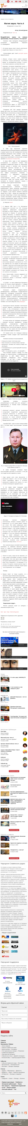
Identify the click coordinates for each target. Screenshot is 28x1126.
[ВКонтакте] (1, 618)
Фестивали (21, 1063)
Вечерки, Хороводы (14, 1066)
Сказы (3, 1076)
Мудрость (4, 1072)
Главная (3, 1040)
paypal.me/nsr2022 (20, 995)
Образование (10, 1070)
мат (2, 611)
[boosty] (25, 1113)
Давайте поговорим (19, 1056)
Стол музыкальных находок (9, 1051)
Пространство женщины (8, 1054)
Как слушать (6, 1085)
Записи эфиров (6, 1046)
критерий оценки (22, 53)
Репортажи (21, 1051)
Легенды (16, 1078)
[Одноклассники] (3, 618)
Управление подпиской (18, 1085)
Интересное (10, 26)
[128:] (14, 11)
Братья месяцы (6, 1049)
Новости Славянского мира (9, 1047)
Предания (4, 1078)
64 (18, 1)
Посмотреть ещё (14, 771)
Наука (10, 1072)
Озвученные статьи (7, 1056)
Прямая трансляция (8, 1082)
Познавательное (15, 1064)
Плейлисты (19, 1082)
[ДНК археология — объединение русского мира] (14, 653)
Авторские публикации (9, 1084)
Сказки (10, 1078)
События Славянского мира (9, 1063)
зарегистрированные (16, 626)
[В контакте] (12, 1113)
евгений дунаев (15, 611)
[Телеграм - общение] (6, 1113)
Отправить (5, 1031)
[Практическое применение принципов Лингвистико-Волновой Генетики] (14, 642)
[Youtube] (9, 1113)
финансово (18, 973)
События (3, 1061)
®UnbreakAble (16, 1124)
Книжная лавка (6, 1057)
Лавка (20, 1084)
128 (16, 1)
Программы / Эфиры (7, 1044)
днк (5, 611)
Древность (19, 1070)
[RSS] (22, 1113)
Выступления (5, 1064)
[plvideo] (12, 1116)
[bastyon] (16, 1116)
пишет (11, 202)
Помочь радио (11, 1087)
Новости (3, 1042)
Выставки (4, 1066)
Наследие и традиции (15, 1074)
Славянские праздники (8, 1052)
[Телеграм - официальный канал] (2, 1113)
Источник (19, 541)
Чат (23, 6)
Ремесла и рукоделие (19, 1072)
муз (20, 1)
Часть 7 (14, 32)
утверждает (22, 301)
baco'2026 (5, 1124)
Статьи (3, 1069)
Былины (22, 1078)
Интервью (14, 1049)
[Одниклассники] (16, 1113)
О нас (3, 1087)
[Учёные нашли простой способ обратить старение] (14, 665)
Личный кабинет (7, 1089)
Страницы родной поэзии (18, 1057)
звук (8, 611)
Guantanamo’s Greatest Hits (12, 158)
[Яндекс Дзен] (19, 1113)
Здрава (4, 1070)
